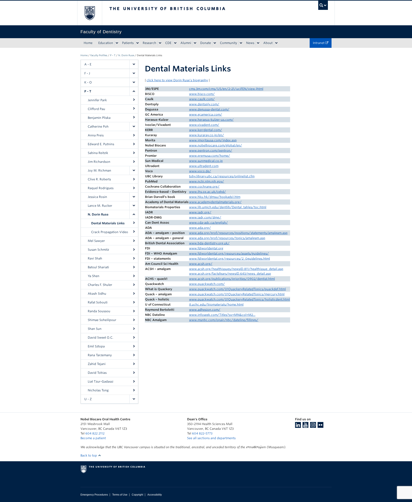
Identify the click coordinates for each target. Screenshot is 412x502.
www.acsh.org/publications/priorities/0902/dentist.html (232, 278)
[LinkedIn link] (298, 426)
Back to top (89, 455)
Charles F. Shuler (100, 284)
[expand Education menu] (117, 43)
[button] (133, 64)
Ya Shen (93, 276)
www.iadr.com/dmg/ (205, 217)
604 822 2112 (95, 433)
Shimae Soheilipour (102, 320)
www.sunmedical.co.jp (206, 161)
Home (88, 43)
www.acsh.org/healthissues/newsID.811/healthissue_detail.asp (236, 269)
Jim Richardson (99, 161)
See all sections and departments (211, 438)
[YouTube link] (305, 426)
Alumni (185, 43)
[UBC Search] (323, 5)
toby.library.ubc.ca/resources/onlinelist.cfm (221, 176)
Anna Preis (96, 135)
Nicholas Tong (98, 390)
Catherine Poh (98, 126)
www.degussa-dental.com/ (209, 109)
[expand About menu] (276, 43)
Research (149, 43)
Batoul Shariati (98, 267)
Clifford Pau (96, 109)
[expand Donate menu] (214, 43)
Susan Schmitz (98, 249)
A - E (87, 64)
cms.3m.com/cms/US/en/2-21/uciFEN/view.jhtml (226, 88)
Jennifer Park (97, 100)
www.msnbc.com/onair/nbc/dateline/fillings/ (223, 320)
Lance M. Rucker (100, 205)
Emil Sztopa (96, 346)
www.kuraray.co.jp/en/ (206, 135)
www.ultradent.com (203, 166)
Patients (128, 43)
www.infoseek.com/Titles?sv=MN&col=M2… (222, 315)
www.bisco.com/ (202, 94)
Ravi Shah (95, 258)
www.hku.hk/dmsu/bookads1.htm (214, 197)
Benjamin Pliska (99, 117)
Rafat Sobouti (98, 302)
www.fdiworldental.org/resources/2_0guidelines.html (229, 258)
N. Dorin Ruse (126, 55)
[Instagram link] (313, 426)
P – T (112, 55)
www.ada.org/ (200, 227)
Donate (205, 43)
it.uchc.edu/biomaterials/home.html (216, 304)
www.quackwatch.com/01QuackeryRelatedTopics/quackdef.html (237, 289)
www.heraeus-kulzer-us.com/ (211, 119)
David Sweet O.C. (100, 337)
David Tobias (97, 372)
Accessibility (154, 494)
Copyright (137, 494)
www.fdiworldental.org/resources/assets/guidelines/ (229, 253)
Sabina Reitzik (98, 153)
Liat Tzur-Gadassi (100, 381)
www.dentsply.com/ (204, 104)
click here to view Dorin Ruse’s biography (177, 80)
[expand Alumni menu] (195, 43)
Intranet (319, 43)
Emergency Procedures (94, 494)
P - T (87, 91)
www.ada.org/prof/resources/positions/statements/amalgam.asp (238, 233)
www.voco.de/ (200, 171)
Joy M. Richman (99, 170)
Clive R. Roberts (99, 179)
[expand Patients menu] (137, 43)
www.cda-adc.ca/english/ (208, 222)
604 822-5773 (202, 433)
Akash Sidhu (97, 293)
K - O (88, 82)
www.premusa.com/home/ (209, 155)
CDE (168, 43)
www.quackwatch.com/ (207, 284)
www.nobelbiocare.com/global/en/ (215, 145)
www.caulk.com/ (202, 99)
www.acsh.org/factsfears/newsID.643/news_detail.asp (230, 273)
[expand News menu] (258, 43)
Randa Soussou (99, 311)
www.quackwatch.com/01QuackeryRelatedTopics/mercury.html (237, 294)
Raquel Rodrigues (101, 188)
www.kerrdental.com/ (205, 130)
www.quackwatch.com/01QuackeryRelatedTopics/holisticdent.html (239, 299)
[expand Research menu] (160, 43)
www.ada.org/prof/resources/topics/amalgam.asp (227, 238)
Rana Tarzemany (100, 355)
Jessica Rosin (97, 197)
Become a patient (93, 438)
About (268, 43)
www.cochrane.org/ (204, 186)
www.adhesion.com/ (204, 309)
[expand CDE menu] (175, 43)
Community (228, 43)
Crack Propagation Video (109, 232)
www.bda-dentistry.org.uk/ (209, 243)
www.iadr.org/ (200, 212)
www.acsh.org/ (200, 263)
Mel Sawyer (96, 241)
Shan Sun (94, 328)
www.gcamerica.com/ (205, 114)
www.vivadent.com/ (204, 125)
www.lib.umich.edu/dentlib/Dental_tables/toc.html (227, 207)
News (250, 43)
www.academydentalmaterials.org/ (215, 202)
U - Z (88, 399)
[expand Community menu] (241, 43)
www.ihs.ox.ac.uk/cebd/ (207, 191)
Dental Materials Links (108, 223)
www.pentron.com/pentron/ (210, 150)
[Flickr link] (320, 426)
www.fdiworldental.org (206, 248)
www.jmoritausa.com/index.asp (213, 140)
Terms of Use (119, 494)
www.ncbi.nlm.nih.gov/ (206, 181)
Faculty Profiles (98, 55)
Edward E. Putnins (101, 144)
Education (105, 43)
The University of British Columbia (89, 13)
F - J (87, 73)
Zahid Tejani (97, 364)
